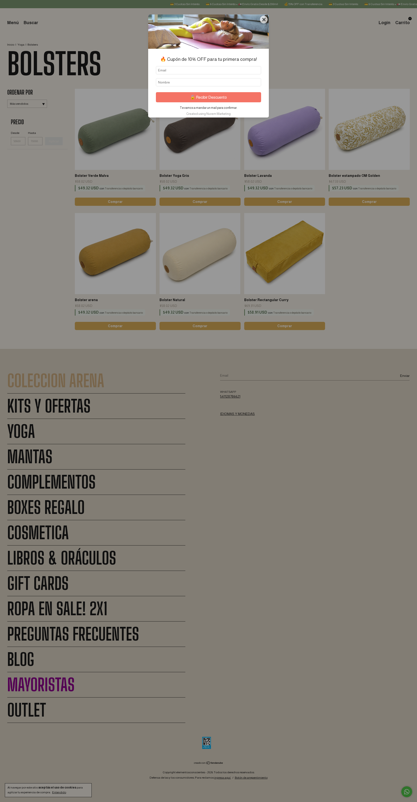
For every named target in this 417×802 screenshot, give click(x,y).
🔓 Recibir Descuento (208, 97)
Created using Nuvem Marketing (208, 114)
